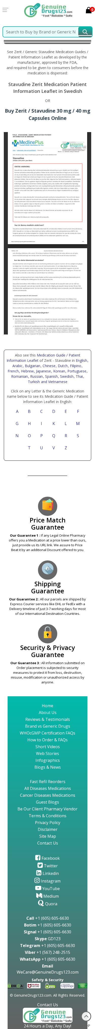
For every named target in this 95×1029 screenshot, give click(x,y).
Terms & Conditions (47, 815)
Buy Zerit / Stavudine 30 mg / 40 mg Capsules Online (47, 114)
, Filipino (75, 365)
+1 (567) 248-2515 (47, 952)
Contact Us (47, 843)
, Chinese (48, 365)
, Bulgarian (32, 365)
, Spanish (51, 376)
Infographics (47, 760)
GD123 (48, 938)
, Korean (58, 371)
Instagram (50, 881)
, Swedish (66, 376)
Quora (50, 904)
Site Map (47, 836)
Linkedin (50, 873)
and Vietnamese (53, 381)
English (81, 360)
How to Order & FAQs (47, 740)
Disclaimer (48, 829)
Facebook (50, 858)
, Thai (79, 376)
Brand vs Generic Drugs (47, 726)
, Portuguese (76, 371)
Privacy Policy (47, 822)
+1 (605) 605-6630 (47, 918)
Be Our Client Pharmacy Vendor (47, 809)
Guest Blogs (47, 802)
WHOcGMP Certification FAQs (47, 733)
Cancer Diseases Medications (47, 795)
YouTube (50, 888)
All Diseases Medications (47, 788)
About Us (47, 712)
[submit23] (85, 32)
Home (47, 705)
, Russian (36, 376)
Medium (50, 896)
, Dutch (62, 365)
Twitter (50, 866)
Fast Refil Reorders (47, 781)
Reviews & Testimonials (47, 719)
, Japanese (43, 371)
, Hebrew (27, 371)
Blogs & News (47, 767)
